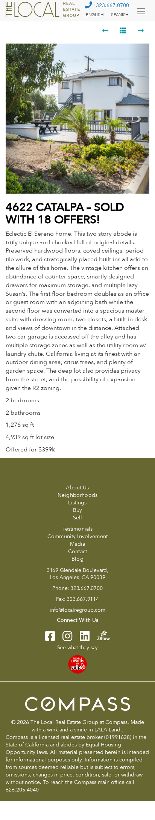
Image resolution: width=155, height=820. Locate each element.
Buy (77, 510)
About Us (77, 487)
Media (77, 544)
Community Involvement (77, 536)
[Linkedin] (81, 638)
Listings (77, 502)
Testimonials (77, 529)
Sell (77, 517)
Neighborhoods (77, 495)
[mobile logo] (44, 9)
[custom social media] (100, 634)
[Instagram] (63, 638)
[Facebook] (50, 638)
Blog (77, 559)
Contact (77, 551)
